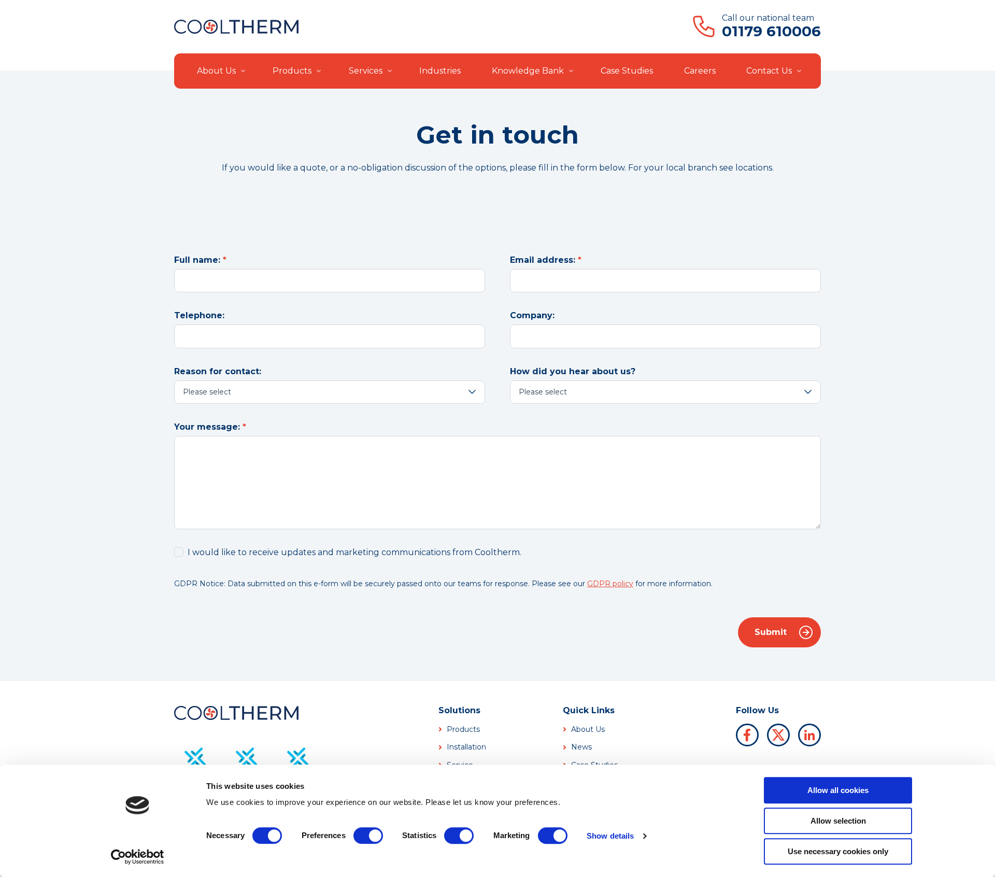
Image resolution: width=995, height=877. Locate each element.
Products (292, 71)
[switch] (368, 835)
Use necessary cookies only (838, 851)
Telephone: (199, 315)
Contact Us (769, 71)
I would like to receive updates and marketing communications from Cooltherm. (354, 552)
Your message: (207, 427)
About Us (216, 71)
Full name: (197, 260)
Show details (610, 835)
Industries (440, 71)
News (581, 747)
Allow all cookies (838, 790)
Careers (700, 71)
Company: (532, 315)
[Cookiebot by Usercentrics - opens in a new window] (137, 857)
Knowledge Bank (528, 71)
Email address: (542, 260)
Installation (466, 747)
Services (365, 71)
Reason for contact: (217, 371)
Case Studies (627, 71)
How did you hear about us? (572, 371)
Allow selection (838, 820)
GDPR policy (610, 583)
